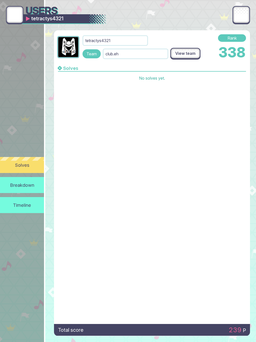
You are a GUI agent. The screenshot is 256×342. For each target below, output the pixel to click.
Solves (22, 165)
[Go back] (15, 15)
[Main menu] (241, 15)
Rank (232, 38)
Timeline (22, 205)
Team (91, 53)
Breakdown (22, 185)
